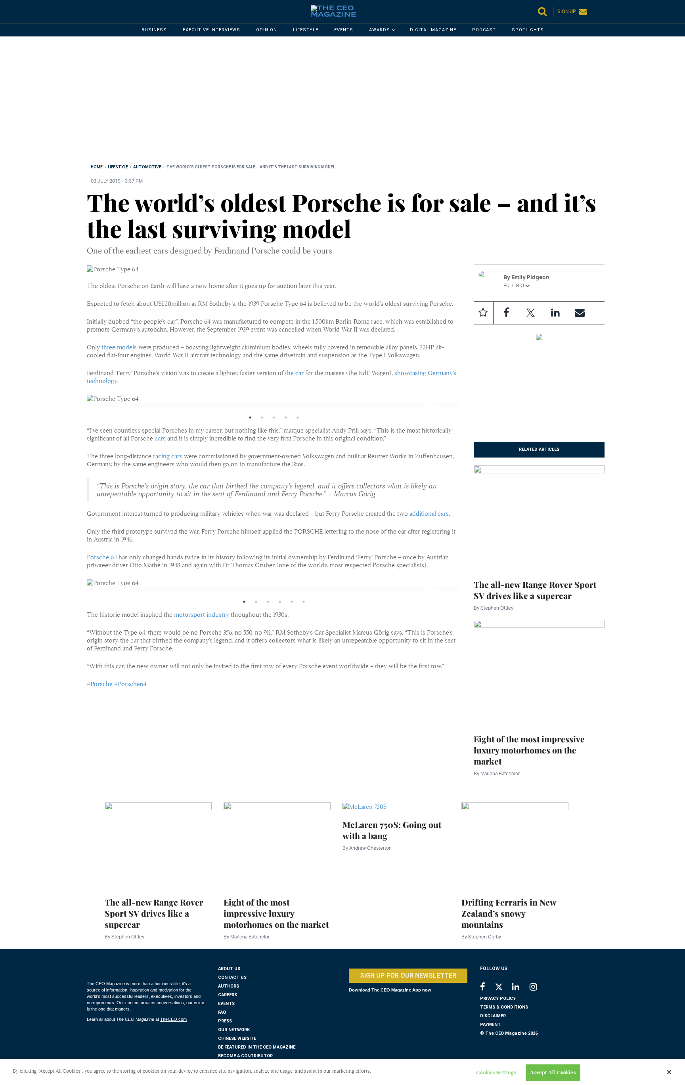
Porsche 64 (102, 557)
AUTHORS (228, 986)
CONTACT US (232, 977)
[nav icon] (91, 11)
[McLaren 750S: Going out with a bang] (364, 806)
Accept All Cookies (553, 1072)
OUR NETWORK (234, 1029)
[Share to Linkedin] (555, 313)
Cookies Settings (496, 1072)
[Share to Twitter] (531, 313)
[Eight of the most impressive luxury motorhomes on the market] (539, 672)
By (493, 608)
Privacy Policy (498, 998)
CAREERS (227, 994)
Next (423, 405)
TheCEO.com (173, 1019)
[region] (325, 101)
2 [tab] (262, 419)
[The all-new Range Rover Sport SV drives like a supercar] (539, 518)
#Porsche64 (130, 684)
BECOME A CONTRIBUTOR (245, 1055)
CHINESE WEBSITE (237, 1038)
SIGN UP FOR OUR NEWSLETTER (408, 975)
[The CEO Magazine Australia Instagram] (538, 987)
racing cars (167, 456)
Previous (118, 405)
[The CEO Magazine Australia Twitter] (503, 988)
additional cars (429, 514)
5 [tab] (298, 419)
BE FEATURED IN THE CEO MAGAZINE (256, 1047)
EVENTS (226, 1003)
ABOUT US (229, 968)
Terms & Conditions (504, 1007)
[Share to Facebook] (506, 313)
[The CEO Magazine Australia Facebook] (487, 987)
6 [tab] (304, 604)
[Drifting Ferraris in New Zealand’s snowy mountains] (514, 845)
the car (294, 373)
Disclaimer (493, 1015)
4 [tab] (286, 419)
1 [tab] (250, 419)
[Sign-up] (580, 313)
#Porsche (100, 684)
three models (119, 347)
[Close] (669, 1072)
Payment (490, 1024)
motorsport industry (201, 615)
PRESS (225, 1021)
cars (160, 438)
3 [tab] (274, 419)
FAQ (222, 1012)
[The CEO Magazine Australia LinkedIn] (521, 987)
